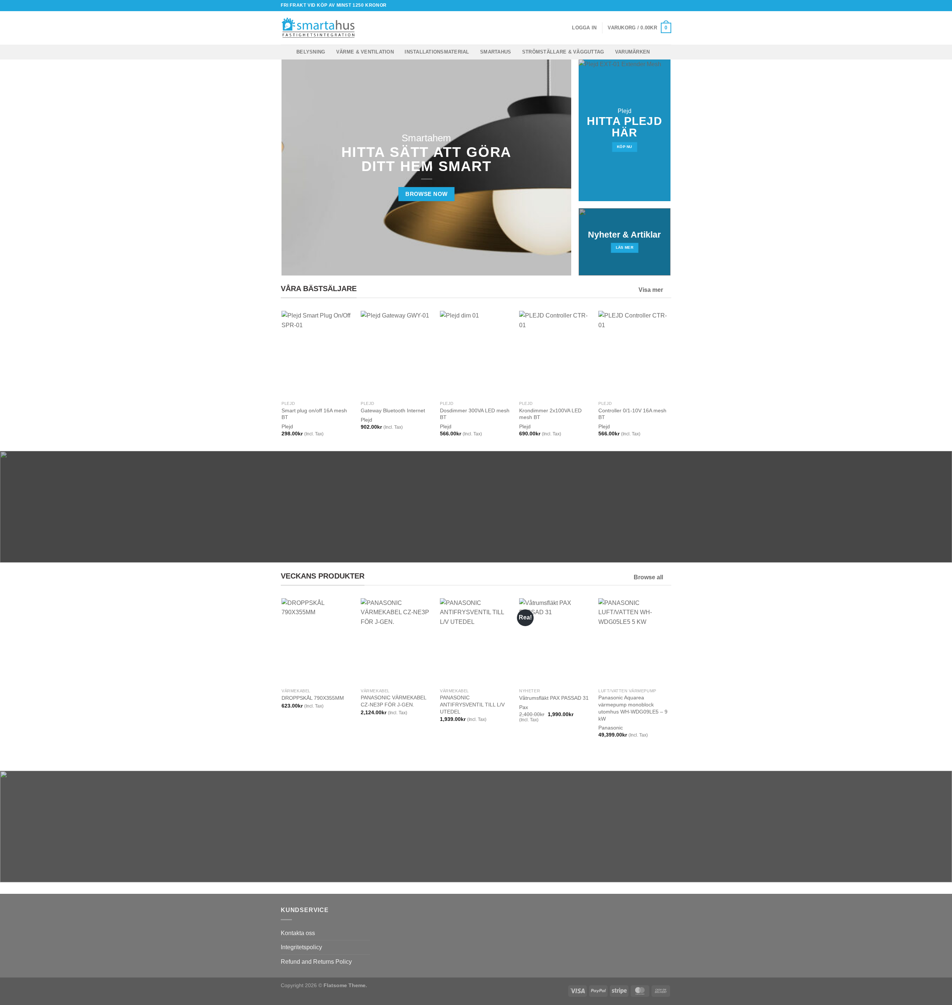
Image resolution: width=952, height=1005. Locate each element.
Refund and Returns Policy (316, 962)
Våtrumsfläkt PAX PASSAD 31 (554, 698)
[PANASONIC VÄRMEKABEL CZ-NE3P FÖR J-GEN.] (396, 641)
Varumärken (632, 52)
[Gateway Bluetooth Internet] (396, 354)
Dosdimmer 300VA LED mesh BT (474, 414)
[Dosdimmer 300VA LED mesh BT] (476, 354)
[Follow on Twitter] (660, 5)
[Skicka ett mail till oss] (667, 5)
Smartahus (495, 52)
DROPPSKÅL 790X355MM (313, 698)
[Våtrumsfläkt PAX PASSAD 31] (555, 641)
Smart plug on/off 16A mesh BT (314, 414)
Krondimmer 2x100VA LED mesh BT (550, 414)
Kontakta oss (298, 933)
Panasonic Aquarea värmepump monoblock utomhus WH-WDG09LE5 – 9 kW (633, 708)
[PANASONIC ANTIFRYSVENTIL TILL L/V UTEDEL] (476, 641)
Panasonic (610, 728)
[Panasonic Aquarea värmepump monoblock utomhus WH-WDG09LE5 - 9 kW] (634, 641)
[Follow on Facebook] (646, 5)
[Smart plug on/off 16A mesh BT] (317, 354)
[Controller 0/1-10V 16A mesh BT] (634, 354)
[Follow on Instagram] (653, 5)
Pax (523, 707)
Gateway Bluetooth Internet (393, 410)
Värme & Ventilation (365, 52)
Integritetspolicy (301, 947)
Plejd (287, 426)
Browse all (648, 577)
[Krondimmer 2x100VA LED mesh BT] (555, 354)
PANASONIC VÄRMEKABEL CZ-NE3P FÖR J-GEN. (393, 701)
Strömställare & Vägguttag (563, 52)
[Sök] (369, 27)
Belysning (310, 52)
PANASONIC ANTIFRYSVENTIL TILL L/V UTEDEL (472, 704)
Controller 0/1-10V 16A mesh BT (632, 414)
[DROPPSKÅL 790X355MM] (317, 641)
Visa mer (651, 290)
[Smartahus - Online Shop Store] (318, 28)
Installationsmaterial (437, 52)
